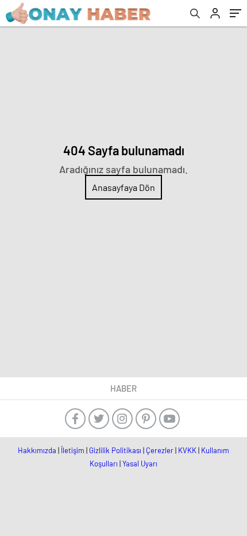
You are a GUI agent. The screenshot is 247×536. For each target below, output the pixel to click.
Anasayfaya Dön (123, 187)
